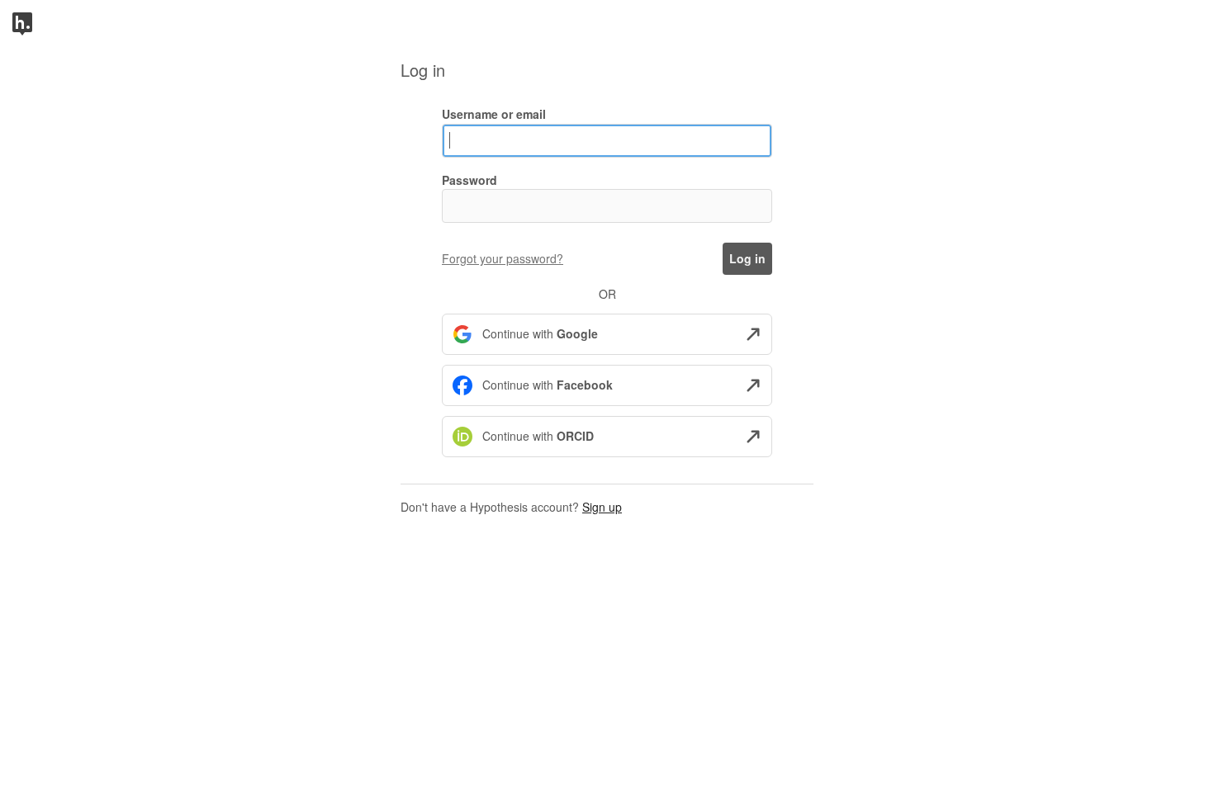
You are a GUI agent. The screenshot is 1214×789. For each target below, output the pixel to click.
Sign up (602, 506)
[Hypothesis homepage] (22, 22)
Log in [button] (747, 258)
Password (469, 180)
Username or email (494, 114)
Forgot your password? (502, 258)
